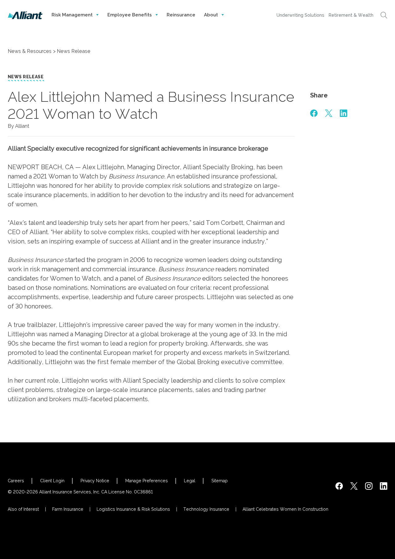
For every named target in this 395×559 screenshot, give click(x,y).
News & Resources (30, 51)
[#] (314, 113)
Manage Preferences (146, 480)
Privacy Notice (95, 480)
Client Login (52, 480)
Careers (16, 480)
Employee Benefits (130, 15)
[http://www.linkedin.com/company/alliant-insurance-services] (383, 486)
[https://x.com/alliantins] (354, 486)
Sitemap (219, 480)
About (211, 15)
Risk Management (73, 15)
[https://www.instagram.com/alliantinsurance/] (368, 486)
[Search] (383, 15)
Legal (189, 480)
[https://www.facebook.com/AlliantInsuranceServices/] (339, 486)
